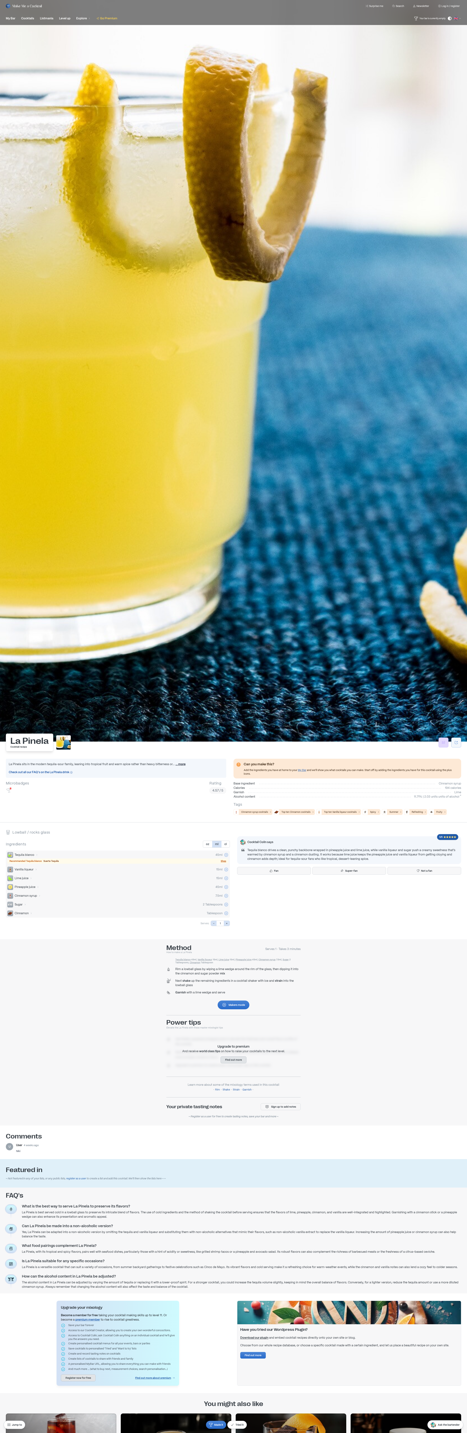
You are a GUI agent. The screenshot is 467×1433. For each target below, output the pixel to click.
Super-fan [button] (351, 870)
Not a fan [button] (426, 870)
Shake (226, 1089)
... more (180, 764)
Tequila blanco (24, 855)
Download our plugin (254, 1338)
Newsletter (422, 6)
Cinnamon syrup (26, 896)
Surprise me (376, 6)
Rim (217, 1089)
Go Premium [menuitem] (108, 18)
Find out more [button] (233, 1059)
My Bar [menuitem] (10, 18)
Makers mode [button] (237, 1005)
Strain (236, 1089)
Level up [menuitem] (64, 18)
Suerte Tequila (51, 861)
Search (400, 6)
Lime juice (21, 878)
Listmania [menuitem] (46, 18)
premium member (87, 1320)
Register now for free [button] (78, 1378)
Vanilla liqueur (24, 869)
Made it (218, 1424)
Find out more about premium (153, 1378)
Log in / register (450, 6)
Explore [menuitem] (81, 18)
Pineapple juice (25, 887)
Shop (223, 861)
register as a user (76, 1178)
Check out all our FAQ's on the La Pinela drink (39, 772)
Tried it (240, 1424)
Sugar (19, 904)
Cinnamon (22, 913)
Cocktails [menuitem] (27, 18)
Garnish (247, 1089)
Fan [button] (276, 870)
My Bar (302, 770)
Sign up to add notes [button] (283, 1106)
